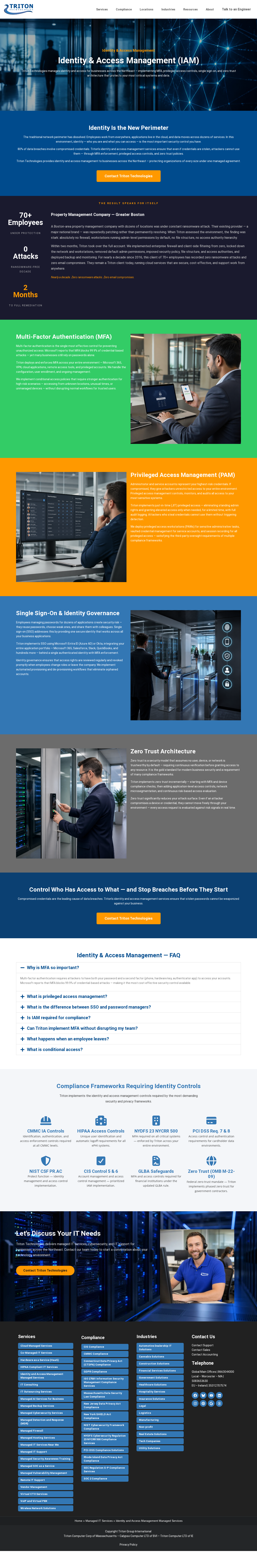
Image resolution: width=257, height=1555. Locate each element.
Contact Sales (201, 1349)
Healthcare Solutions (152, 1384)
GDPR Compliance (95, 1371)
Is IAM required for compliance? (59, 1017)
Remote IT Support (32, 1479)
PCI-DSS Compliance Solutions (104, 1450)
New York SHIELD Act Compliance (97, 1416)
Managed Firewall (31, 1430)
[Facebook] (195, 1395)
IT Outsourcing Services (36, 1391)
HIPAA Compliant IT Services (39, 1367)
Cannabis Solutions (151, 1356)
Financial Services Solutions (157, 1370)
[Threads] (219, 1403)
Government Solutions (153, 1377)
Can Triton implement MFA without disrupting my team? (82, 1028)
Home (78, 1520)
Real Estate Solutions (152, 1434)
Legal (142, 1405)
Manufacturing (149, 1419)
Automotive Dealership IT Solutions (155, 1347)
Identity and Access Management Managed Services (41, 1376)
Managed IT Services (99, 1520)
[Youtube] (211, 1395)
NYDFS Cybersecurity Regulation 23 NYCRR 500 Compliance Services (105, 1439)
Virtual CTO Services (33, 1494)
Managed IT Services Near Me (39, 1444)
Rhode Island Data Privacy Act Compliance (103, 1459)
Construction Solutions (154, 1363)
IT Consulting (29, 1384)
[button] (128, 967)
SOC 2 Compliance (95, 1478)
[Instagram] (195, 1403)
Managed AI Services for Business (42, 1398)
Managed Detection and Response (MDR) (42, 1421)
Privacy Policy (128, 1544)
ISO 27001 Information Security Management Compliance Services (104, 1382)
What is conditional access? (55, 1049)
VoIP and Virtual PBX (33, 1501)
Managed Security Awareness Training (45, 1458)
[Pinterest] (203, 1403)
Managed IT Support (33, 1451)
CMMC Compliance (96, 1353)
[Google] (211, 1403)
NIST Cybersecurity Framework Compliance (104, 1427)
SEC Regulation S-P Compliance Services (104, 1469)
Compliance (124, 9)
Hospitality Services (152, 1391)
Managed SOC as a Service (37, 1465)
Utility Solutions (149, 1448)
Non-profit (146, 1426)
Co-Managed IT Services (36, 1352)
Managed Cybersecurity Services (41, 1412)
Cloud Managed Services (36, 1345)
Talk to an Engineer (236, 9)
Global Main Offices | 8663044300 (213, 1371)
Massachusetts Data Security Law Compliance (103, 1395)
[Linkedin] (219, 1395)
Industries (168, 9)
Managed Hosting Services (37, 1437)
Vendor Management (33, 1486)
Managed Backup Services (37, 1405)
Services (102, 9)
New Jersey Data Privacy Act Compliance (102, 1405)
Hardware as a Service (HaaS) (39, 1360)
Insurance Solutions (152, 1398)
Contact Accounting (205, 1354)
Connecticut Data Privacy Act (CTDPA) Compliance (103, 1362)
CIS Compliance (94, 1346)
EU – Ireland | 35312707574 (209, 1385)
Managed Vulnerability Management (43, 1472)
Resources (190, 9)
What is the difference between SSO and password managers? (89, 1007)
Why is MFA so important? (53, 967)
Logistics (145, 1412)
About (210, 9)
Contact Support (202, 1345)
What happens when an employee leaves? (68, 1038)
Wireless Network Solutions (38, 1508)
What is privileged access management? (67, 996)
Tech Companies (149, 1441)
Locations (146, 9)
